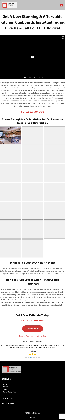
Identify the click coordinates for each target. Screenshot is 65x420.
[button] (25, 357)
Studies (4, 389)
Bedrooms (5, 387)
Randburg (29, 336)
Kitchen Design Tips (9, 392)
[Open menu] (61, 5)
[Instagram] (34, 417)
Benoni (36, 336)
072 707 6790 (10, 404)
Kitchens (5, 384)
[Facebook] (30, 417)
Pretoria (22, 336)
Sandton (43, 336)
